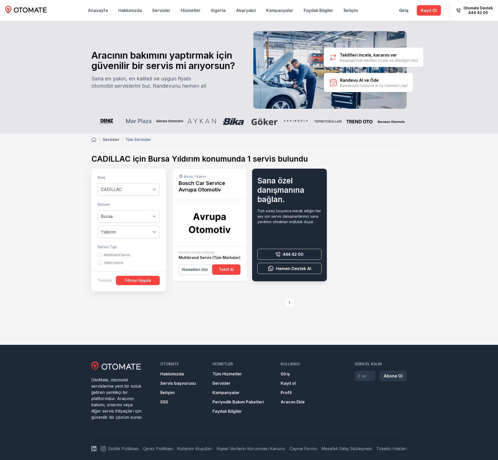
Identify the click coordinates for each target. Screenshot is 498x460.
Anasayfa (98, 10)
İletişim (351, 10)
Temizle (105, 280)
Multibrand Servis (117, 255)
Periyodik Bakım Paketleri (238, 401)
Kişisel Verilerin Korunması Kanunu (251, 448)
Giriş (404, 10)
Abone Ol (393, 376)
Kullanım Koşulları (194, 448)
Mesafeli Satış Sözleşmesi (346, 448)
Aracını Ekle (293, 401)
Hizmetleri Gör (195, 269)
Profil (286, 392)
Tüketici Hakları (391, 448)
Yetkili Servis (113, 263)
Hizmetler (190, 10)
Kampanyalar (279, 10)
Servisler (161, 10)
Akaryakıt (246, 10)
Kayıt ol (288, 383)
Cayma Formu (303, 448)
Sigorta (218, 10)
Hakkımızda (130, 10)
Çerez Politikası (158, 448)
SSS (164, 401)
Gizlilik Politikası (123, 448)
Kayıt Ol (429, 10)
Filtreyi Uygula (138, 280)
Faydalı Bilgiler (318, 10)
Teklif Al (226, 269)
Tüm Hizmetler (227, 373)
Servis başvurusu (178, 383)
